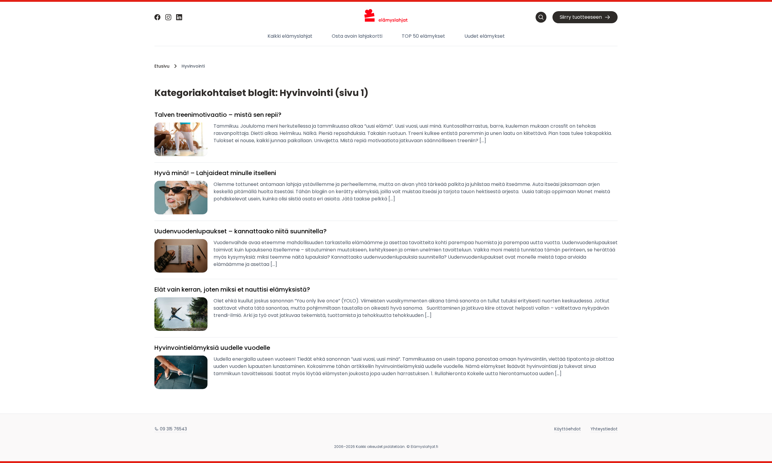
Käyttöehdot (567, 429)
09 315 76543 (173, 429)
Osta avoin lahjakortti (357, 36)
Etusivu (161, 66)
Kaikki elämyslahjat (289, 36)
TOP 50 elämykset (423, 36)
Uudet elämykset (484, 36)
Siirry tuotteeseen (581, 17)
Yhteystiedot (604, 429)
